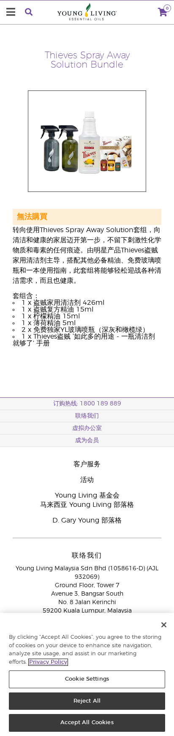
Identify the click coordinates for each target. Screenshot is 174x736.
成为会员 (87, 440)
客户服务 (87, 464)
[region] (87, 674)
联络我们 (87, 416)
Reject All (87, 701)
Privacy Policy (48, 662)
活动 (87, 479)
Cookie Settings (87, 679)
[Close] (164, 625)
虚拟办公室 (87, 428)
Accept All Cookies (86, 722)
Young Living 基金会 (87, 495)
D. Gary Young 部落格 (87, 520)
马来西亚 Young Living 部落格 (87, 504)
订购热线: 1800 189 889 (87, 404)
